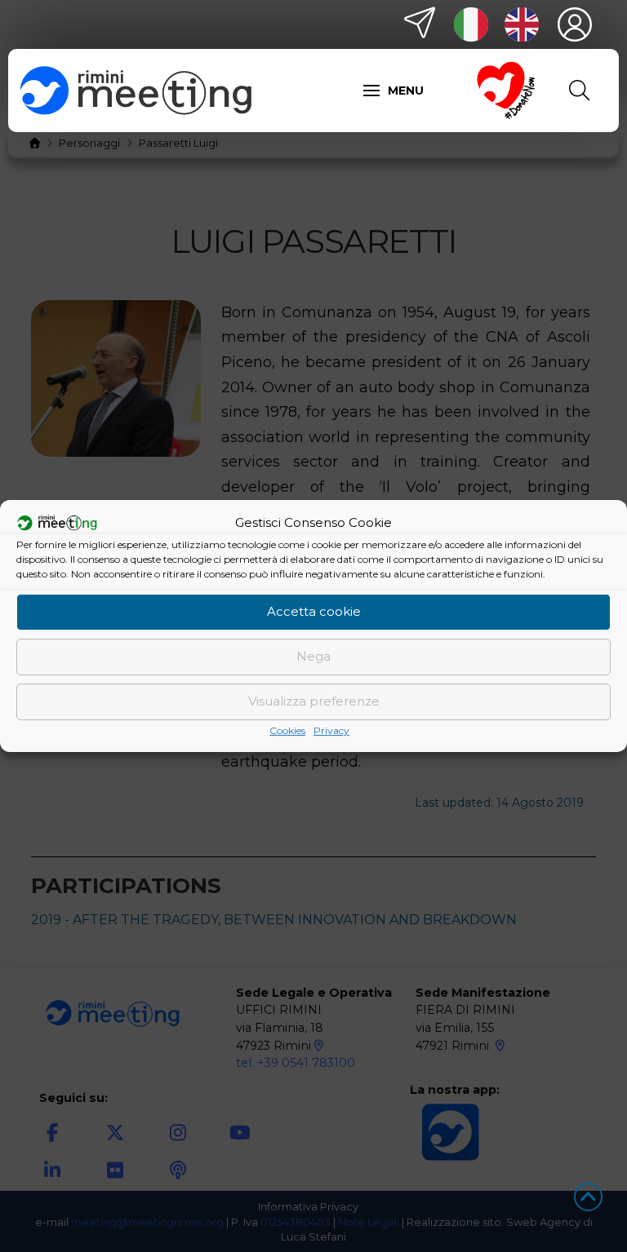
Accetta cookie (314, 611)
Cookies (287, 730)
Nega (313, 656)
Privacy (331, 730)
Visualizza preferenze (314, 701)
